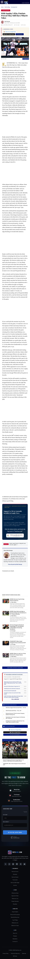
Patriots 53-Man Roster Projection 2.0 (12, 686)
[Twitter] (5, 864)
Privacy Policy (5, 953)
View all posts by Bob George (15, 564)
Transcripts (15, 879)
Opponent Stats (15, 895)
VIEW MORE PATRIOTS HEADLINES (15, 667)
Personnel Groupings (15, 914)
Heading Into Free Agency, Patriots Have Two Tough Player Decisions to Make (15, 721)
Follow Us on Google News (10, 31)
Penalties (15, 904)
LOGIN (23, 2)
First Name (5, 814)
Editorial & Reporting (15, 953)
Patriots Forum (15, 871)
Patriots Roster (15, 877)
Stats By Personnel (15, 917)
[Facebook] (13, 864)
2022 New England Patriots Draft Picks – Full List (16, 707)
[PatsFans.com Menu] (2, 2)
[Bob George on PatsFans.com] (2, 22)
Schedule (15, 874)
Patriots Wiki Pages (15, 882)
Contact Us (15, 941)
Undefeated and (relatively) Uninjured (12, 688)
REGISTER (27, 2)
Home (2, 7)
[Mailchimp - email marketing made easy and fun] (15, 838)
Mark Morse (13, 602)
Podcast (15, 936)
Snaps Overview (15, 901)
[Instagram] (9, 864)
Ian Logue (13, 630)
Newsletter (20, 34)
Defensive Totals (15, 925)
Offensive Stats (15, 893)
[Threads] (20, 864)
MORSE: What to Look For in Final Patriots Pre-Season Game (18, 654)
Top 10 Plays (15, 920)
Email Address (6, 821)
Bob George (7, 21)
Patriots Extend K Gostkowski (10, 690)
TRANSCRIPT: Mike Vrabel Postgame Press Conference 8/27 (18, 642)
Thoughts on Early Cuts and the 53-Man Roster (12, 693)
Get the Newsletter (16, 734)
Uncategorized (14, 7)
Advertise (24, 953)
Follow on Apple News (9, 34)
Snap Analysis (15, 911)
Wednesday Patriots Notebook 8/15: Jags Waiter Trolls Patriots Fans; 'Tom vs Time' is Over (13, 683)
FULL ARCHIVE (15, 699)
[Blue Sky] (16, 864)
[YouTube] (24, 864)
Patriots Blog (7, 7)
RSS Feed (15, 956)
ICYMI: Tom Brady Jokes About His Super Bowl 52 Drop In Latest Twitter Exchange (13, 697)
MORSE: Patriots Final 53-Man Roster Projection (17, 599)
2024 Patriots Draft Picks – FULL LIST (13, 710)
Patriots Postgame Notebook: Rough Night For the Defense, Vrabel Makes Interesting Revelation (17, 627)
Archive (15, 885)
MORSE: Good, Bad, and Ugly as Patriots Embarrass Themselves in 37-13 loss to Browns (18, 613)
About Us (15, 933)
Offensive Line (15, 898)
